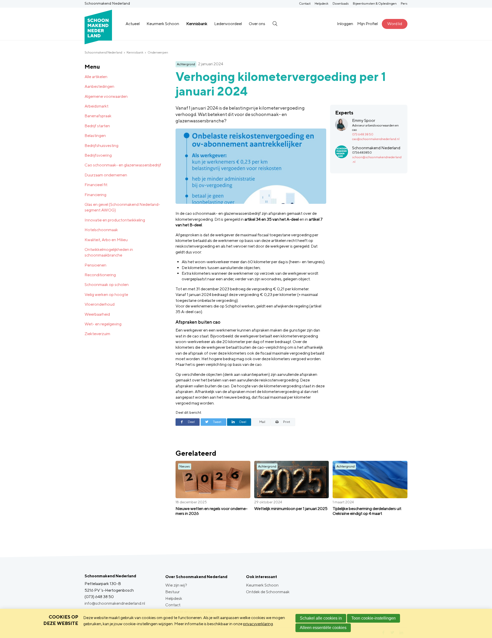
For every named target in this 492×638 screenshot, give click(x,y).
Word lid (394, 23)
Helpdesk (322, 3)
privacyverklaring (258, 623)
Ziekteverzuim (97, 333)
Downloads (341, 3)
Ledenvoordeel (228, 23)
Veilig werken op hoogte (106, 294)
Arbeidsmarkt (96, 106)
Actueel (133, 23)
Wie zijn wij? (176, 585)
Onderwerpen (158, 52)
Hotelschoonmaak (101, 229)
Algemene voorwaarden (106, 96)
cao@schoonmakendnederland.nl (375, 139)
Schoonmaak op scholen (107, 284)
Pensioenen (95, 265)
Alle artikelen (96, 76)
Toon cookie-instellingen (373, 618)
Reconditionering (100, 274)
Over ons (257, 23)
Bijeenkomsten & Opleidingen (375, 3)
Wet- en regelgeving (103, 324)
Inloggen (345, 23)
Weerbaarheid (97, 314)
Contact (305, 3)
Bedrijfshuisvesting (101, 145)
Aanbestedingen (99, 86)
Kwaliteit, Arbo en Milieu (106, 239)
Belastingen (95, 135)
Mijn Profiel (367, 23)
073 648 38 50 (362, 134)
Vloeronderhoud (100, 304)
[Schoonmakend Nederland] (98, 24)
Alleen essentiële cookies (323, 627)
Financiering (95, 194)
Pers (404, 3)
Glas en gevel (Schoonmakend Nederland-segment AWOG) (122, 207)
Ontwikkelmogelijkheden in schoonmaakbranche (109, 252)
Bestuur (172, 591)
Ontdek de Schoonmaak (268, 591)
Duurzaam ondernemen (106, 175)
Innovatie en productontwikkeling (115, 220)
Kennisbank (196, 23)
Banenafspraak (98, 115)
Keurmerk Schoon (163, 23)
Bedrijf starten (97, 125)
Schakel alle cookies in (321, 618)
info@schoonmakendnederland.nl (115, 603)
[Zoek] (275, 24)
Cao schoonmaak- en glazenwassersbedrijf (123, 165)
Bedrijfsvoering (98, 155)
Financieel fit (96, 184)
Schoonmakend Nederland (103, 52)
